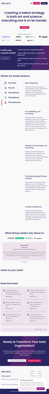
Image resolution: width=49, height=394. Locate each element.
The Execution (14, 102)
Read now (8, 296)
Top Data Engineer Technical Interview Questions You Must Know (13, 316)
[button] (31, 3)
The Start (12, 83)
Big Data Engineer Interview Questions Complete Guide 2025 (13, 304)
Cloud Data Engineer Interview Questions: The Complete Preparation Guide (13, 292)
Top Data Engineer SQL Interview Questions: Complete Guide (36, 304)
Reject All (32, 388)
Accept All (40, 388)
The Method (13, 97)
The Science (13, 92)
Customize (24, 388)
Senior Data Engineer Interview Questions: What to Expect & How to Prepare (37, 316)
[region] (32, 384)
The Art (11, 88)
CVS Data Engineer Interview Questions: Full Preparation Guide (37, 292)
